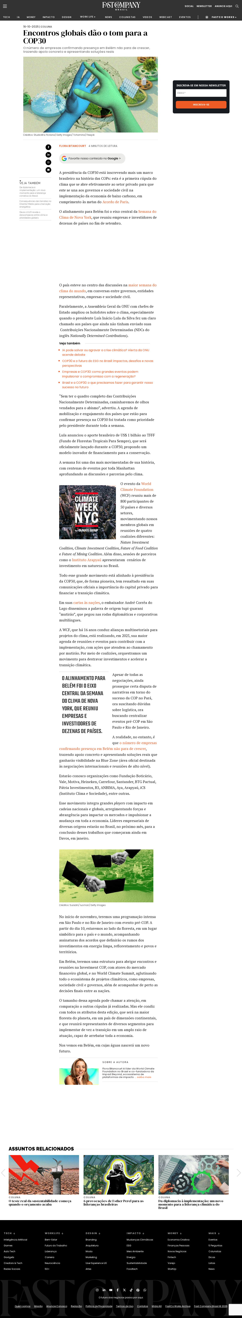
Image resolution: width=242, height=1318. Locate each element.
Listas (212, 1263)
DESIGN (66, 17)
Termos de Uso (124, 1306)
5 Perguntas (215, 1245)
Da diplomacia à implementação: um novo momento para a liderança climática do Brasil (32, 191)
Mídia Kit (157, 1306)
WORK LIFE (86, 16)
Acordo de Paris (115, 201)
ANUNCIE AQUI (223, 6)
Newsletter (204, 6)
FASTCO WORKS (223, 17)
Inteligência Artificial (15, 1239)
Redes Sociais (12, 1269)
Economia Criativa (178, 1239)
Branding (91, 1239)
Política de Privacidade (99, 1306)
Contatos (142, 1306)
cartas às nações (86, 602)
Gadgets (9, 1257)
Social (189, 6)
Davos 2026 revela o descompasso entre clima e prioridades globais (33, 215)
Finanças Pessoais (178, 1245)
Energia (131, 1257)
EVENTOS (185, 17)
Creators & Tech (13, 1263)
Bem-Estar (51, 1239)
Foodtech (132, 1269)
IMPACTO (49, 17)
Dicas (212, 1257)
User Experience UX (96, 1263)
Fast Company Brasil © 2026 (210, 1306)
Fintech (172, 1257)
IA (18, 17)
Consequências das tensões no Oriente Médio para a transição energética (35, 204)
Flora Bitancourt (72, 146)
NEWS (108, 17)
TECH (6, 17)
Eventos (213, 1239)
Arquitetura (92, 1245)
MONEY (31, 17)
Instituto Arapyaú (86, 559)
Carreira (49, 1257)
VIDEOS (147, 17)
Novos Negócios (177, 1251)
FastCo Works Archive (177, 1306)
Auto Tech (9, 1251)
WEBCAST (165, 17)
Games (8, 1245)
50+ (47, 1269)
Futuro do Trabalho (56, 1245)
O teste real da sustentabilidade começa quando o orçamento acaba (40, 1203)
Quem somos (22, 1306)
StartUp (172, 1269)
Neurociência (52, 1263)
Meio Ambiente (135, 1251)
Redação (76, 1306)
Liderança (51, 1251)
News (212, 1269)
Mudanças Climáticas (140, 1239)
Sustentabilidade (137, 1263)
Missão (38, 1306)
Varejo (171, 1263)
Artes (88, 1269)
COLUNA (46, 27)
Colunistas (215, 1251)
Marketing (91, 1257)
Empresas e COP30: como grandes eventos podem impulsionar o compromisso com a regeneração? (100, 374)
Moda (89, 1251)
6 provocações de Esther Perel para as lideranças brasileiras (114, 1203)
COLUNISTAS (127, 17)
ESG (129, 1245)
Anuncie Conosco (56, 1306)
